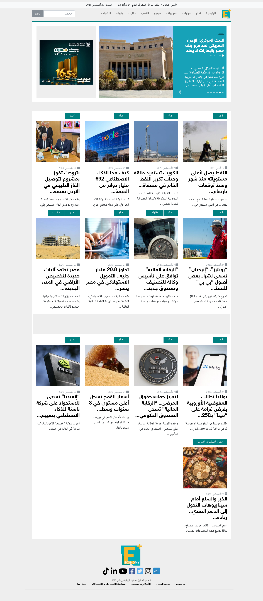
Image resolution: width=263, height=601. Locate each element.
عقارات (132, 13)
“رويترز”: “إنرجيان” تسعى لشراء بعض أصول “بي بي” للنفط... (207, 279)
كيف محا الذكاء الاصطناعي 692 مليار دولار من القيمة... (112, 182)
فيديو (157, 13)
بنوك (119, 13)
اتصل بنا (82, 584)
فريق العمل (163, 584)
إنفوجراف (171, 13)
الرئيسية (211, 13)
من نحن (180, 584)
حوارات (186, 13)
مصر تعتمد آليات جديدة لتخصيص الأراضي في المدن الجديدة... (61, 279)
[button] (161, 92)
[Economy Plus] (226, 13)
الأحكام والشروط (141, 584)
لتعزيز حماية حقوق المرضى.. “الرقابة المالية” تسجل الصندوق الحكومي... (156, 406)
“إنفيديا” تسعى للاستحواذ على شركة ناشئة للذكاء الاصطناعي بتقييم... (58, 406)
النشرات (106, 13)
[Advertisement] (131, 324)
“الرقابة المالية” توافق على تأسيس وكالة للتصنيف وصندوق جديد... (158, 279)
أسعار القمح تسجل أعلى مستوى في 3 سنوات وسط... (109, 403)
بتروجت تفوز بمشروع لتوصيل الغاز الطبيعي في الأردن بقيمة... (62, 182)
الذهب (145, 13)
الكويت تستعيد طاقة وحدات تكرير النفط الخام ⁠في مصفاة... (156, 179)
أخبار (198, 13)
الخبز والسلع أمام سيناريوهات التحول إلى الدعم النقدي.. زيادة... (207, 508)
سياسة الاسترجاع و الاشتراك (109, 584)
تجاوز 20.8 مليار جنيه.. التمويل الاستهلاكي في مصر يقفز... (107, 279)
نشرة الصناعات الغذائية (210, 442)
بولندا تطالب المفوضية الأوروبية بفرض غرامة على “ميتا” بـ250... (207, 406)
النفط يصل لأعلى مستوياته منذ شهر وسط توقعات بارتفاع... (207, 182)
